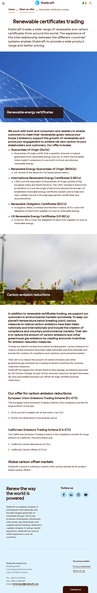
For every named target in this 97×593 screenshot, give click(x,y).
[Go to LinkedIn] (71, 495)
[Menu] (3, 3)
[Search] (90, 3)
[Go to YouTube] (86, 495)
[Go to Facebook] (64, 495)
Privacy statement (82, 566)
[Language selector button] (84, 3)
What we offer (27, 9)
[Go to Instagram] (78, 495)
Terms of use (79, 571)
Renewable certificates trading (54, 9)
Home (11, 9)
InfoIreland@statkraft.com (26, 584)
